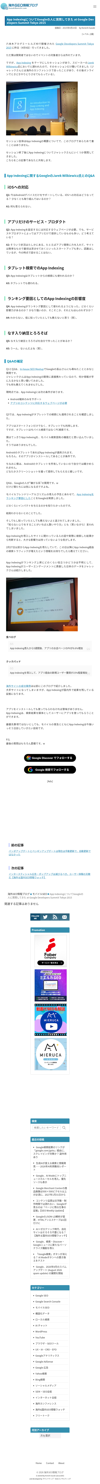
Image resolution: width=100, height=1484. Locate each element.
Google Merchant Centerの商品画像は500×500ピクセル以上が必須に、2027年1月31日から (50, 1191)
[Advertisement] (50, 809)
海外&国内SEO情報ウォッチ (50, 1409)
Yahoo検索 (41, 1373)
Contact (50, 1463)
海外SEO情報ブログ (19, 894)
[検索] (64, 1127)
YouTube (40, 1337)
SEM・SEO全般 (43, 1391)
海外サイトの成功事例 (18, 686)
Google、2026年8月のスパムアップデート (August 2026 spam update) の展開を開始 (50, 1270)
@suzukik (60, 1475)
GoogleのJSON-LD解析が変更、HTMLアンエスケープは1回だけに (49, 1220)
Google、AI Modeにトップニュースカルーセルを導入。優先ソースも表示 (49, 1179)
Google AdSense (44, 1361)
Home (39, 1463)
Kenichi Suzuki (50, 1475)
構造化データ (42, 1313)
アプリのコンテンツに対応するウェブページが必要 (38, 403)
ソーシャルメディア (45, 1385)
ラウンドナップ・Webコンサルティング (57, 1479)
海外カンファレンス (45, 1403)
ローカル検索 (42, 1319)
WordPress (41, 1331)
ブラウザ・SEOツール (47, 1343)
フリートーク (42, 1415)
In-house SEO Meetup (32, 369)
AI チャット (41, 1325)
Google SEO (41, 1295)
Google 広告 (41, 1367)
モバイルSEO (39, 894)
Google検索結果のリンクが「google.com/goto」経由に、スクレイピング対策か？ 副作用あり (50, 1152)
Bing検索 (40, 1379)
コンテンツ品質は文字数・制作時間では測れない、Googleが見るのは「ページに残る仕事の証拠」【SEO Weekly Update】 (50, 1205)
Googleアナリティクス (47, 1355)
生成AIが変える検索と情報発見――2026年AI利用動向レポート (49, 1166)
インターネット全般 (46, 1397)
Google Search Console (47, 1301)
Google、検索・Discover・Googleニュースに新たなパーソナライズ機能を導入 (50, 1245)
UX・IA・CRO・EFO (46, 1349)
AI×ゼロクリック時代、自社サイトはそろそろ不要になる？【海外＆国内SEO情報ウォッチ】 (50, 1232)
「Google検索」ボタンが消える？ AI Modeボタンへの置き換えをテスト (50, 1257)
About (61, 1463)
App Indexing (23, 62)
